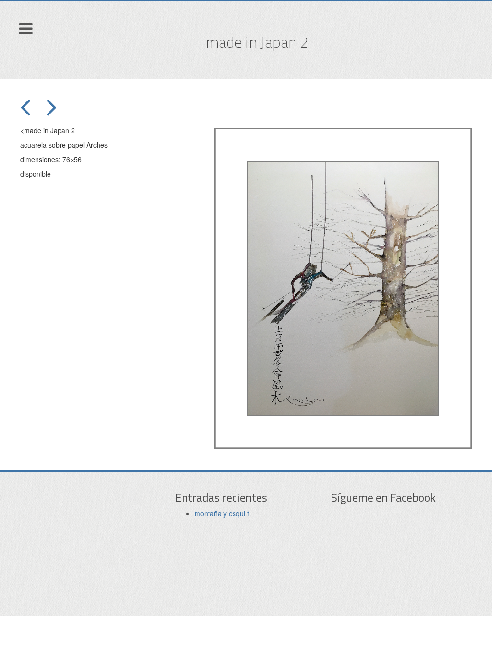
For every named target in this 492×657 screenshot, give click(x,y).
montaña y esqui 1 (223, 513)
